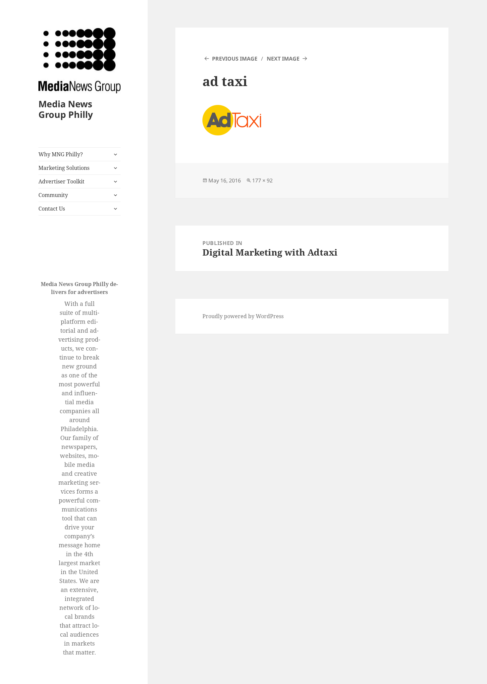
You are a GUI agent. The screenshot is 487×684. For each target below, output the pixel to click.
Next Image (283, 58)
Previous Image (234, 58)
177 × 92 (262, 180)
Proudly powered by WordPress (243, 316)
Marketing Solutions (63, 167)
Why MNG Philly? (60, 154)
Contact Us (51, 208)
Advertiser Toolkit (61, 181)
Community (53, 195)
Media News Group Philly (65, 109)
